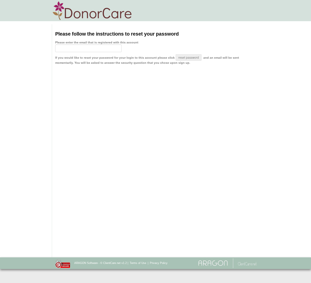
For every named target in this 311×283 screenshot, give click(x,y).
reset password (188, 57)
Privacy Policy (159, 263)
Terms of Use (138, 263)
